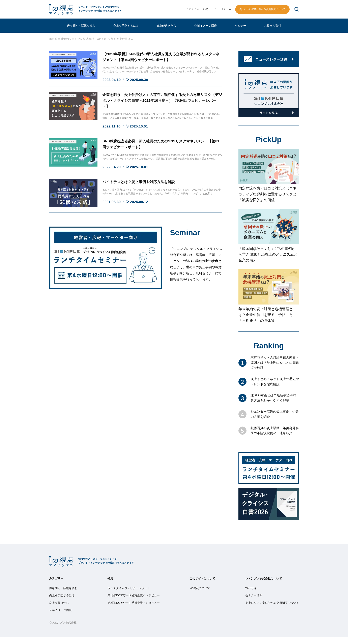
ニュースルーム (222, 9)
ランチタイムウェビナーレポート (129, 588)
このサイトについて (197, 9)
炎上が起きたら (166, 26)
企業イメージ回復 (205, 26)
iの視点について (200, 588)
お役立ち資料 (272, 26)
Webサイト (252, 588)
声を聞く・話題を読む (81, 26)
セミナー (240, 26)
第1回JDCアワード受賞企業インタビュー (134, 595)
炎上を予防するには (126, 26)
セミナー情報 (253, 595)
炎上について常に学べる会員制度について (262, 9)
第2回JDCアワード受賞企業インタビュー (134, 603)
